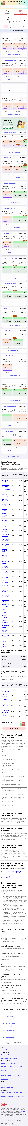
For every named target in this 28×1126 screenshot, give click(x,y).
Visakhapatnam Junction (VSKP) (12, 871)
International (4, 1099)
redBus (3, 1084)
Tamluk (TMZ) (7, 877)
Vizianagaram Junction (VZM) (11, 873)
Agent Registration (6, 1058)
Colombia (17, 1096)
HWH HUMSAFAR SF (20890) (5, 561)
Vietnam (3, 1096)
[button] (25, 2)
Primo (6, 1070)
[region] (14, 45)
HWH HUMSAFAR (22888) (5, 611)
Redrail (9, 1084)
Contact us (11, 1054)
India (2, 1092)
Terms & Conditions (6, 1075)
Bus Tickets (4, 1049)
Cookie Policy (4, 1079)
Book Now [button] (15, 728)
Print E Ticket (4, 1066)
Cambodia (10, 1096)
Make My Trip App (16, 1084)
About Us (3, 1054)
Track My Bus (4, 1063)
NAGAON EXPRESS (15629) (4, 550)
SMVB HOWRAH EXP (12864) (5, 706)
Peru (23, 1096)
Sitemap (16, 1066)
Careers (15, 1058)
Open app (14, 6)
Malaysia (22, 1092)
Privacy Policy (17, 1075)
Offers (22, 1066)
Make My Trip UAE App (7, 1087)
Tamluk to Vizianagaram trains (8, 724)
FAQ (11, 1066)
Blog (2, 1070)
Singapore (15, 1092)
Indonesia (8, 1092)
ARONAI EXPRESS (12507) (4, 515)
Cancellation (13, 1063)
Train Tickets (12, 1049)
